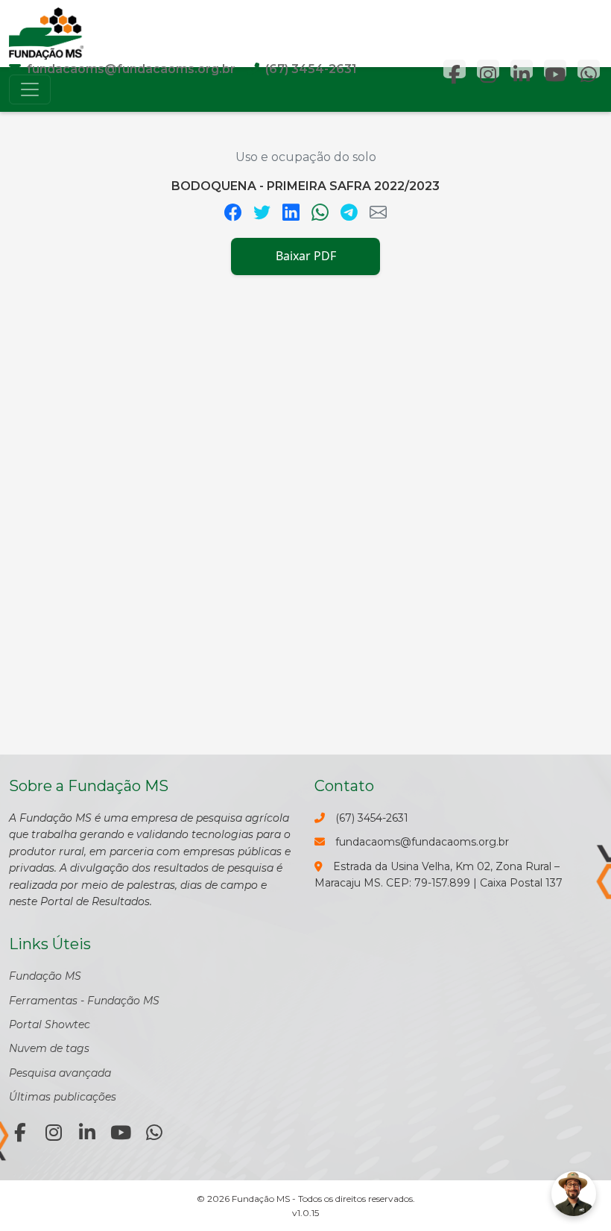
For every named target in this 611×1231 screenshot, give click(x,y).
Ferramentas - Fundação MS (84, 1000)
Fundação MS (45, 976)
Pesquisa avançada (60, 1073)
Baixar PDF (306, 256)
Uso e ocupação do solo (305, 157)
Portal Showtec (49, 1024)
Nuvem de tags (49, 1048)
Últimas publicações (62, 1097)
